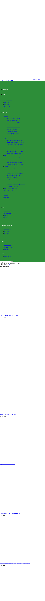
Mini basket (6, 155)
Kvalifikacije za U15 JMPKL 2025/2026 (13, 127)
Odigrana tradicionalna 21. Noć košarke (9, 315)
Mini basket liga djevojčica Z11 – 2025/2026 (14, 162)
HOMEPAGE (9, 264)
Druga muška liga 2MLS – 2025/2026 (13, 118)
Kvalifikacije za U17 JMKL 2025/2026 (13, 124)
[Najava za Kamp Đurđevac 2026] (22, 461)
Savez (3, 94)
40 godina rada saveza (8, 235)
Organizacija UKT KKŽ (8, 258)
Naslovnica (5, 89)
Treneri (5, 219)
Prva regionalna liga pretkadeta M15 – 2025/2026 (15, 144)
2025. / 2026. (9, 199)
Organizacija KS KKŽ (8, 100)
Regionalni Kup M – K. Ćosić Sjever (10, 188)
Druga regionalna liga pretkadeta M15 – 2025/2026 (16, 146)
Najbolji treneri (6, 231)
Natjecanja (4, 112)
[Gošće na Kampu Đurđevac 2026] (22, 412)
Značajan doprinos (7, 229)
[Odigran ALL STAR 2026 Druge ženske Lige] (22, 511)
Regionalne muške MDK (8, 138)
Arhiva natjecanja (7, 197)
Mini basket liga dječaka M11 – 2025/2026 (14, 157)
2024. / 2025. (9, 201)
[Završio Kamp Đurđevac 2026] (22, 362)
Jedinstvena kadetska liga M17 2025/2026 (14, 122)
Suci (3, 241)
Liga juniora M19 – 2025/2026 (12, 129)
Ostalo (5, 222)
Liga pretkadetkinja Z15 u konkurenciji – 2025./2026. (16, 184)
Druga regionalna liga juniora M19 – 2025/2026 (15, 153)
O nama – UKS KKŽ (7, 245)
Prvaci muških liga (7, 106)
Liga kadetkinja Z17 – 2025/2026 (12, 179)
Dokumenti (6, 249)
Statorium (25, 592)
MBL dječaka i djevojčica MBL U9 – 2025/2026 (15, 164)
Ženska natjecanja (7, 213)
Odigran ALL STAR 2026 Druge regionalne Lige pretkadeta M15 (15, 563)
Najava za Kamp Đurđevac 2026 (7, 464)
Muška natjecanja (7, 211)
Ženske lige (6, 166)
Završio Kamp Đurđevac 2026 (7, 365)
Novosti (4, 207)
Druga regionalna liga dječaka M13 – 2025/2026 (15, 142)
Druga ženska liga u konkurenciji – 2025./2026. (15, 173)
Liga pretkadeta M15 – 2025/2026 (13, 133)
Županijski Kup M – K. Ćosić (9, 190)
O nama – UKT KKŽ (7, 256)
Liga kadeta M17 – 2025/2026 (12, 131)
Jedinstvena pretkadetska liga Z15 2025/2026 (15, 175)
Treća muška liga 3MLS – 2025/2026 (13, 120)
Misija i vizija (6, 102)
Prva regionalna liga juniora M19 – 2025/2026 (15, 151)
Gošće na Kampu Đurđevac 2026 (8, 414)
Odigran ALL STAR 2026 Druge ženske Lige (10, 513)
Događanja (6, 215)
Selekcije (6, 217)
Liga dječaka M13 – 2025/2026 (12, 135)
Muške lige (6, 116)
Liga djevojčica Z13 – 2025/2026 (12, 186)
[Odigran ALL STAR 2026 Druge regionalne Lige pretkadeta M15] (22, 560)
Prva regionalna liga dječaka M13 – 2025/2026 (15, 140)
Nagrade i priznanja (7, 225)
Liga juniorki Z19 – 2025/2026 (12, 177)
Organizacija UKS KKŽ (8, 247)
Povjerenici (6, 195)
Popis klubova (6, 104)
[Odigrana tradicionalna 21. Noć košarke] (22, 313)
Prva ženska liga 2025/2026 (11, 168)
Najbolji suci (6, 233)
